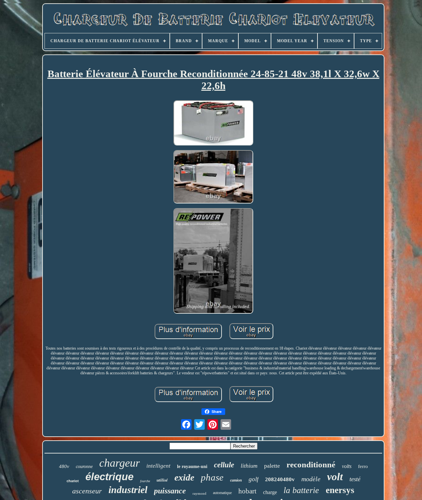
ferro (363, 466)
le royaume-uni (192, 466)
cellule (224, 465)
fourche (145, 481)
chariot (73, 481)
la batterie (301, 490)
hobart (247, 491)
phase (212, 477)
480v (64, 466)
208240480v (280, 479)
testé (354, 479)
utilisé (162, 480)
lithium (249, 465)
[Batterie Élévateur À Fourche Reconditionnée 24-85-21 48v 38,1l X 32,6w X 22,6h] (213, 123)
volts (346, 466)
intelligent (158, 466)
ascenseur (87, 491)
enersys (340, 490)
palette (272, 465)
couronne (84, 466)
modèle (310, 479)
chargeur (119, 463)
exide (184, 477)
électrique (109, 477)
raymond (199, 493)
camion (236, 480)
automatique (222, 492)
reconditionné (310, 464)
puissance (170, 490)
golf (253, 479)
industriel (127, 489)
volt (335, 477)
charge (270, 492)
